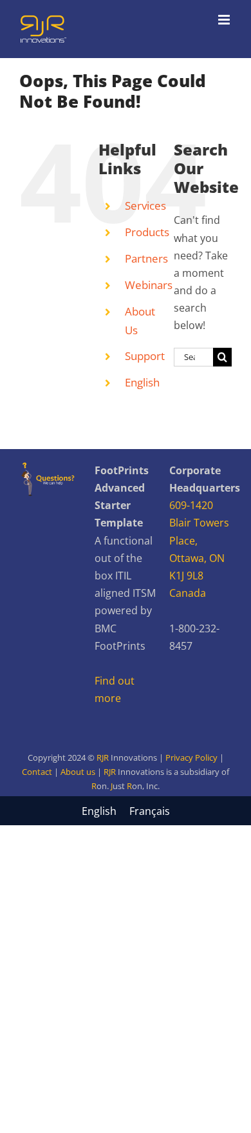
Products (147, 232)
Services (145, 205)
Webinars (148, 284)
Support (145, 355)
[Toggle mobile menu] (225, 19)
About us (77, 771)
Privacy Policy (191, 757)
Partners (146, 258)
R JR (125, 786)
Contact (37, 771)
